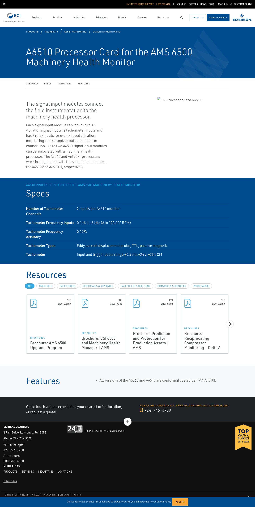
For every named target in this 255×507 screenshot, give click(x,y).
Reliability (51, 31)
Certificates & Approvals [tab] (98, 286)
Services (28, 471)
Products (32, 31)
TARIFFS (77, 494)
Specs (48, 83)
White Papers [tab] (201, 286)
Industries (46, 471)
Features (84, 83)
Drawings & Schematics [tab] (172, 286)
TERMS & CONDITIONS (16, 494)
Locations (65, 471)
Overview (32, 83)
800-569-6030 (13, 461)
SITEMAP (65, 494)
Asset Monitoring (75, 31)
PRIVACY (36, 494)
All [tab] (30, 286)
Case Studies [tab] (67, 286)
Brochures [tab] (45, 286)
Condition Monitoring (106, 31)
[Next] (230, 324)
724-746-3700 (157, 410)
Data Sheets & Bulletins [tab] (135, 286)
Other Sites (10, 481)
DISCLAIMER (50, 494)
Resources (65, 83)
